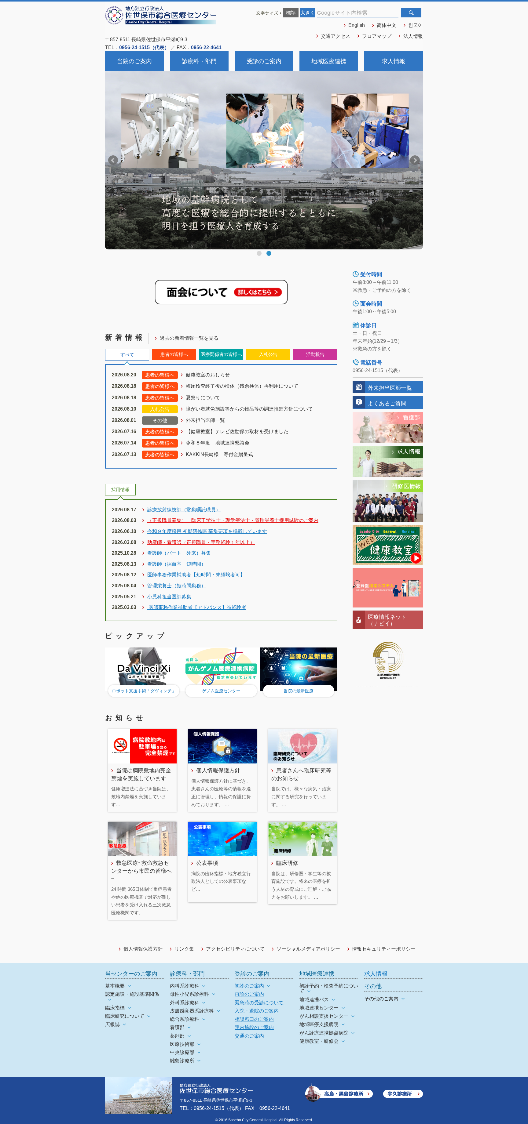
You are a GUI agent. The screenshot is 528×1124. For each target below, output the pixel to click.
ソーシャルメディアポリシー (308, 949)
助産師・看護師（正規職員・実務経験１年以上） (201, 542)
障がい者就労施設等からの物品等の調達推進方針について (249, 409)
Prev (113, 160)
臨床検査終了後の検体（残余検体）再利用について (242, 386)
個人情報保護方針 (218, 770)
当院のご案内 (134, 61)
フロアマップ (376, 36)
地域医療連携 (328, 61)
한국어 (415, 25)
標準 (291, 12)
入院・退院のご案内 (257, 1010)
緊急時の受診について (259, 1002)
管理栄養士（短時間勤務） (176, 585)
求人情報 (393, 61)
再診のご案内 (249, 994)
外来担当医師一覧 (205, 420)
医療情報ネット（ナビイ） (387, 620)
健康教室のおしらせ (208, 374)
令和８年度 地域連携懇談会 (217, 442)
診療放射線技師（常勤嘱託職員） (184, 509)
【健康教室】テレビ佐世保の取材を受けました (237, 431)
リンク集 (184, 949)
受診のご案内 (264, 61)
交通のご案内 (249, 1036)
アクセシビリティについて (235, 949)
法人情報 (413, 36)
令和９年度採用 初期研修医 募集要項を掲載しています (207, 531)
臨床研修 (287, 863)
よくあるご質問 (387, 403)
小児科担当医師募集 (169, 596)
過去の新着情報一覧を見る (189, 338)
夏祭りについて (203, 397)
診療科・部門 (199, 61)
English (356, 25)
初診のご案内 (249, 985)
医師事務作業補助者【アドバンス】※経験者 (196, 607)
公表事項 (207, 863)
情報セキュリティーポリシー (384, 949)
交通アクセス (335, 36)
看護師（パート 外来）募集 (179, 553)
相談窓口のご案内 (254, 1019)
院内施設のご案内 (254, 1027)
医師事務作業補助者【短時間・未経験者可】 (196, 574)
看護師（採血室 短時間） (176, 564)
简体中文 (386, 25)
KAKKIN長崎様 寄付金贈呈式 (219, 454)
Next (415, 160)
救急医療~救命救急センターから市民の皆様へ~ (141, 871)
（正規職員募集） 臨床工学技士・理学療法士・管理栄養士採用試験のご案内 (232, 520)
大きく (307, 12)
